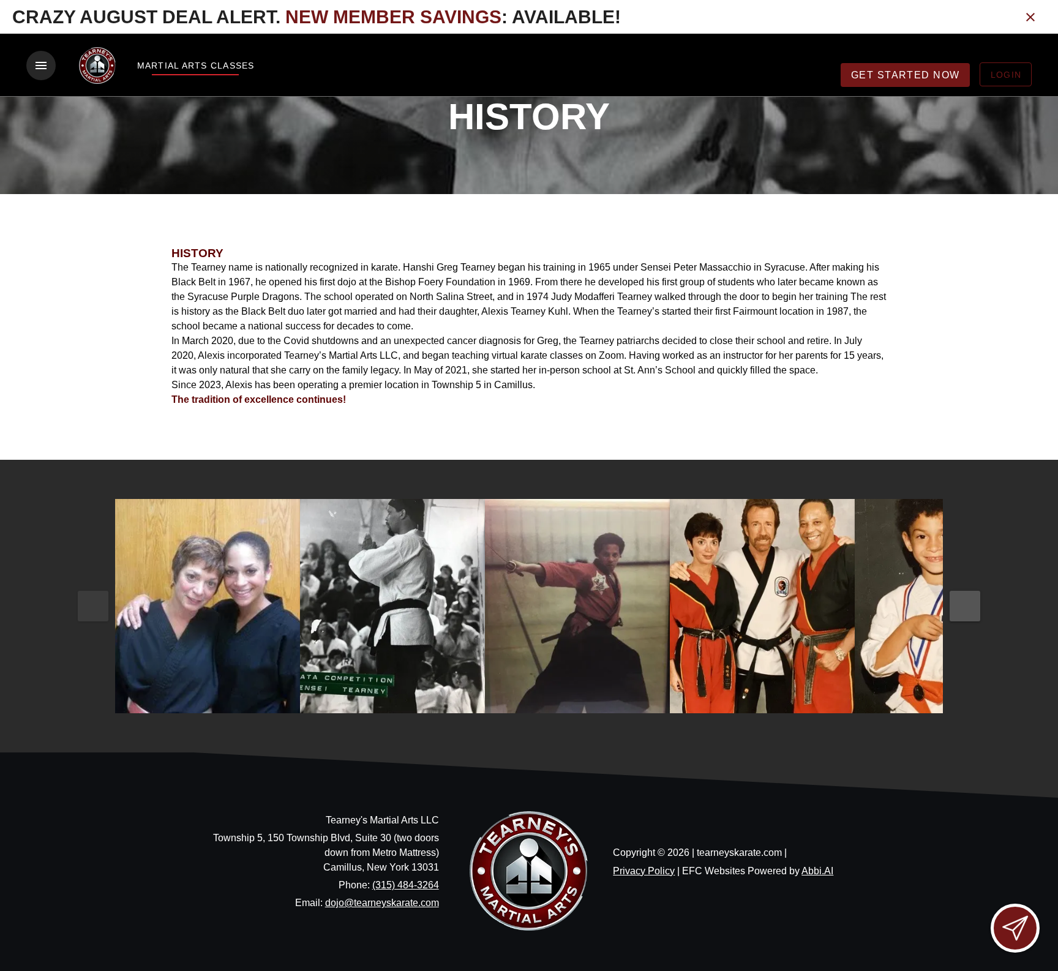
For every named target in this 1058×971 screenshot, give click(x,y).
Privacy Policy (644, 871)
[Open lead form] (1015, 928)
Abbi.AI (817, 871)
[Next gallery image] (965, 606)
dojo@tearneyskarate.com (382, 903)
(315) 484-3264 (405, 885)
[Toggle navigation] (41, 65)
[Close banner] (1030, 17)
